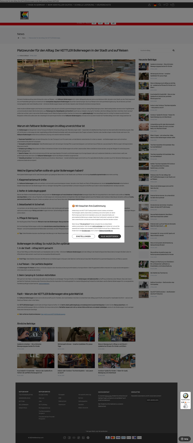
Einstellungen (83, 236)
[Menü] (189, 393)
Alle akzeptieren (109, 236)
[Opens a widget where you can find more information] (184, 439)
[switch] (185, 406)
